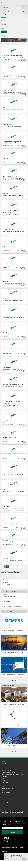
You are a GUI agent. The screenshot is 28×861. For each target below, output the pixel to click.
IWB (4, 107)
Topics (3, 786)
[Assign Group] (14, 275)
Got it (24, 859)
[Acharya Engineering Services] (14, 136)
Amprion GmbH (8, 229)
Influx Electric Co (6, 601)
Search (3, 31)
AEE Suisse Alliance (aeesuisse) (12, 56)
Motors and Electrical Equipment (9, 772)
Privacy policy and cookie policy (9, 802)
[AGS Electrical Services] (14, 170)
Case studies (5, 782)
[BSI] (14, 449)
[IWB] (14, 101)
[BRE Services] (14, 415)
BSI (4, 455)
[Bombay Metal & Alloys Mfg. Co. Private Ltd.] (14, 395)
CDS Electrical (7, 472)
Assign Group (7, 281)
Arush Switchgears (9, 264)
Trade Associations (7, 579)
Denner (5, 73)
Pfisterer (5, 604)
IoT (2, 790)
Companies (4, 776)
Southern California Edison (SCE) (10, 596)
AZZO (4, 315)
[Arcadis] (14, 241)
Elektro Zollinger (8, 90)
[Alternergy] (14, 187)
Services (5, 587)
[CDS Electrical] (14, 466)
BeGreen (5, 333)
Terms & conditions (6, 800)
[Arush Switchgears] (14, 258)
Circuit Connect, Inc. (9, 541)
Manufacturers (6, 584)
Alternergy (6, 193)
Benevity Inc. (7, 350)
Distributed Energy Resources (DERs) (10, 788)
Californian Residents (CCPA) (8, 804)
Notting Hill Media (9, 847)
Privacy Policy (16, 855)
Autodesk (6, 298)
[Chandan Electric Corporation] (14, 518)
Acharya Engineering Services (12, 142)
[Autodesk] (14, 292)
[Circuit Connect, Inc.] (14, 535)
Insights (3, 780)
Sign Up (12, 832)
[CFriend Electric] (14, 501)
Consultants (5, 582)
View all (14, 680)
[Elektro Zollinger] (14, 84)
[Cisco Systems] (14, 552)
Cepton (5, 489)
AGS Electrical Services (10, 176)
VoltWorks (5, 599)
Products (4, 768)
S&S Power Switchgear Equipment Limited (12, 606)
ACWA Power (7, 159)
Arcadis (5, 247)
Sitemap (4, 798)
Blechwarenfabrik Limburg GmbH (13, 384)
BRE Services (7, 420)
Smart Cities (4, 794)
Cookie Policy (7, 858)
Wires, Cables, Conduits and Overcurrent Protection (13, 774)
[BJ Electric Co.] (14, 361)
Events (3, 784)
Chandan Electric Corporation (12, 524)
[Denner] (14, 67)
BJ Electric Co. (7, 367)
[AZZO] (14, 310)
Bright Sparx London (9, 438)
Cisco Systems (7, 558)
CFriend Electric (8, 506)
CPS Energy (5, 594)
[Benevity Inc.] (14, 344)
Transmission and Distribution (8, 770)
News (3, 778)
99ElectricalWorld (8, 124)
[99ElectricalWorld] (14, 118)
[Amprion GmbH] (14, 223)
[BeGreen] (14, 327)
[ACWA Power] (14, 153)
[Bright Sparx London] (14, 432)
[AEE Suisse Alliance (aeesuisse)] (14, 50)
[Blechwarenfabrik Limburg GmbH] (14, 378)
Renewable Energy (6, 792)
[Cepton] (14, 483)
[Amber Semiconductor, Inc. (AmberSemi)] (14, 204)
